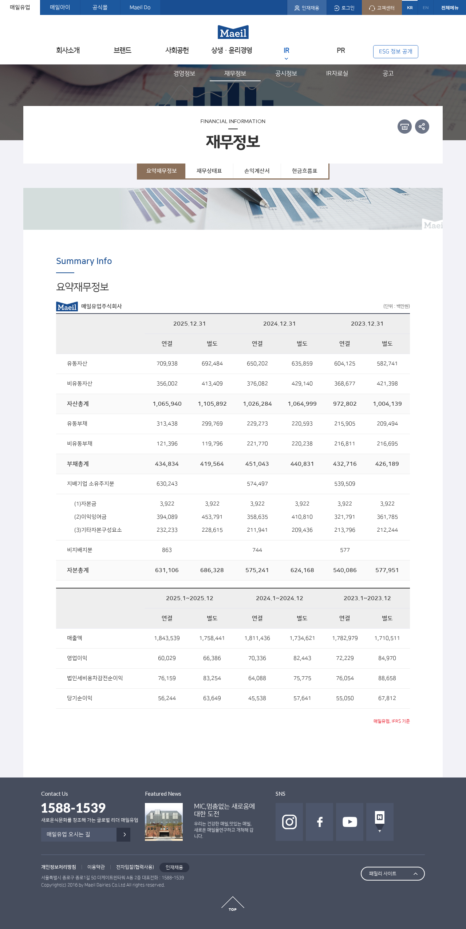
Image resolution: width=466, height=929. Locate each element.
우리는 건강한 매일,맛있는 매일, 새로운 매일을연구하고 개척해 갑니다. (223, 830)
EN (426, 7)
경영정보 (184, 73)
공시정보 (286, 73)
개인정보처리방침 (58, 867)
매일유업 (20, 7)
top (232, 903)
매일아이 (60, 7)
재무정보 (235, 73)
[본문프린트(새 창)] (405, 126)
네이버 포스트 (380, 822)
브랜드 (122, 50)
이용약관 (96, 867)
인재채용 (174, 867)
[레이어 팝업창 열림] (422, 126)
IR (286, 50)
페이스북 (319, 822)
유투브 (349, 822)
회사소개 (67, 50)
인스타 (289, 822)
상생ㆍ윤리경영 (231, 50)
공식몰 (100, 7)
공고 (388, 73)
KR (410, 7)
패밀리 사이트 (382, 873)
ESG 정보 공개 (395, 51)
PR (341, 50)
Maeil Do (140, 7)
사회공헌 (177, 50)
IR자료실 (337, 73)
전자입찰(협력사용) (135, 867)
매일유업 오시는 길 (68, 834)
